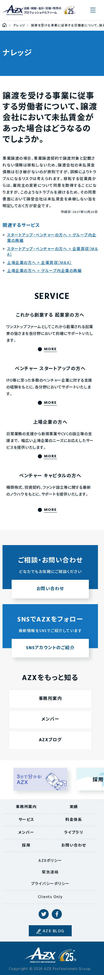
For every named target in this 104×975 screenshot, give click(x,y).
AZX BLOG (53, 931)
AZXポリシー (50, 861)
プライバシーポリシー (50, 884)
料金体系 (73, 820)
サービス (26, 820)
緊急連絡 (50, 872)
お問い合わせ (73, 846)
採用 (26, 846)
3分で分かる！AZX (40, 779)
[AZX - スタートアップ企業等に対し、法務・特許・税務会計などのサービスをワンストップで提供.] (4, 26)
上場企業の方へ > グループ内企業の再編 (44, 271)
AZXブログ (50, 740)
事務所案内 (50, 698)
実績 (74, 807)
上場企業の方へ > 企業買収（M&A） (39, 263)
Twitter (44, 914)
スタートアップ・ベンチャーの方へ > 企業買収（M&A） (52, 252)
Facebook (57, 914)
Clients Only (50, 897)
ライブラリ (73, 833)
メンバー (50, 719)
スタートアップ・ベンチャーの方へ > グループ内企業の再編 (51, 238)
